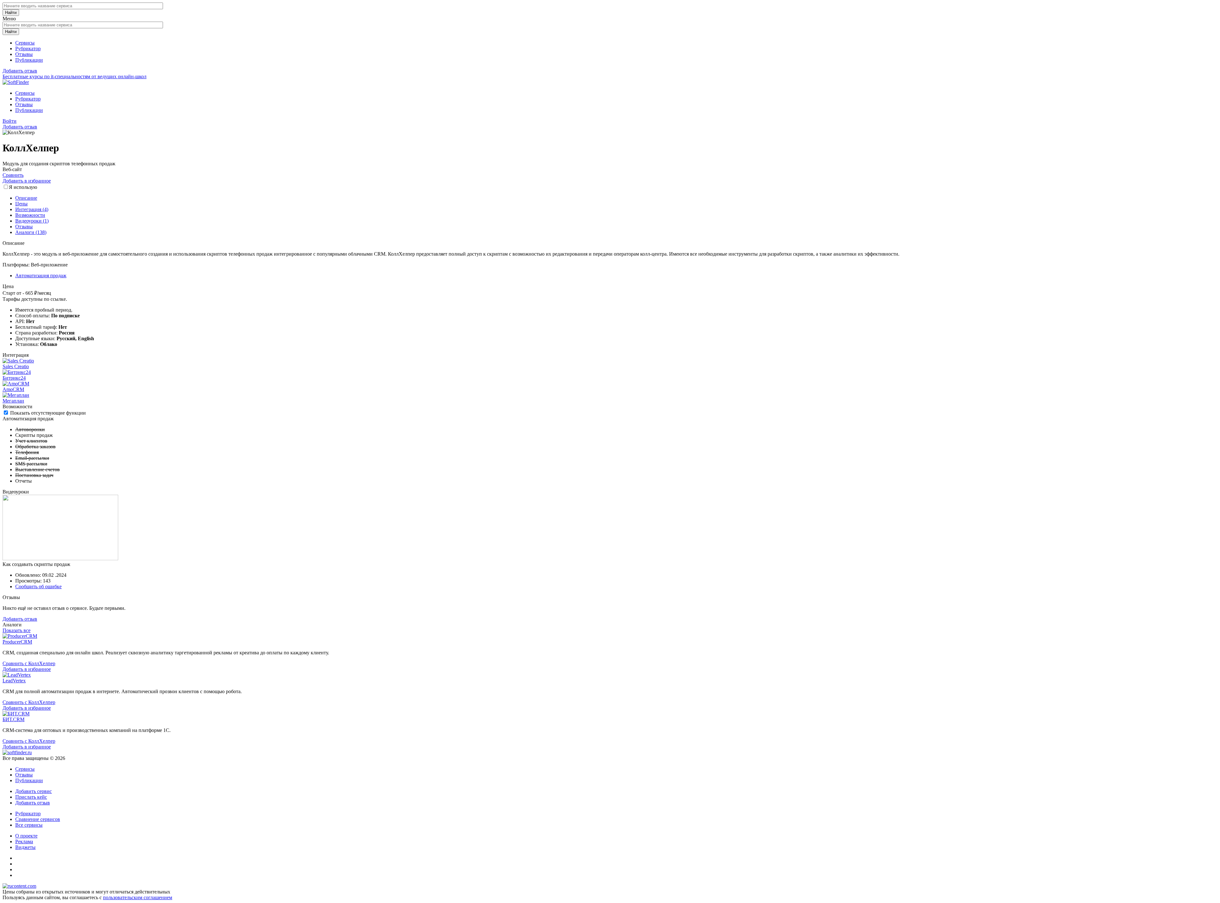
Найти (11, 12)
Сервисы (25, 42)
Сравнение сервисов (37, 819)
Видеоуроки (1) (32, 221)
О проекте (26, 835)
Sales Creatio (16, 366)
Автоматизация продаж (40, 275)
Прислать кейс (31, 797)
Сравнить (13, 175)
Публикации (29, 60)
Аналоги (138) (30, 232)
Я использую (23, 187)
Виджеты (25, 847)
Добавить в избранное (27, 180)
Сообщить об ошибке (38, 586)
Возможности (30, 215)
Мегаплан (13, 400)
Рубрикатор (28, 48)
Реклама (24, 841)
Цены (21, 203)
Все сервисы (29, 825)
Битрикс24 (14, 378)
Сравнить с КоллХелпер (29, 663)
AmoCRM (13, 389)
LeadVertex (14, 680)
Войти (10, 121)
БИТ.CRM (13, 719)
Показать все (16, 630)
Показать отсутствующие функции (48, 413)
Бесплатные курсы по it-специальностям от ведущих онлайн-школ (74, 76)
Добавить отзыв (20, 70)
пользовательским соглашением (137, 897)
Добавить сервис (33, 791)
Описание (26, 198)
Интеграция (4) (31, 209)
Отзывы (24, 54)
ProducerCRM (17, 642)
